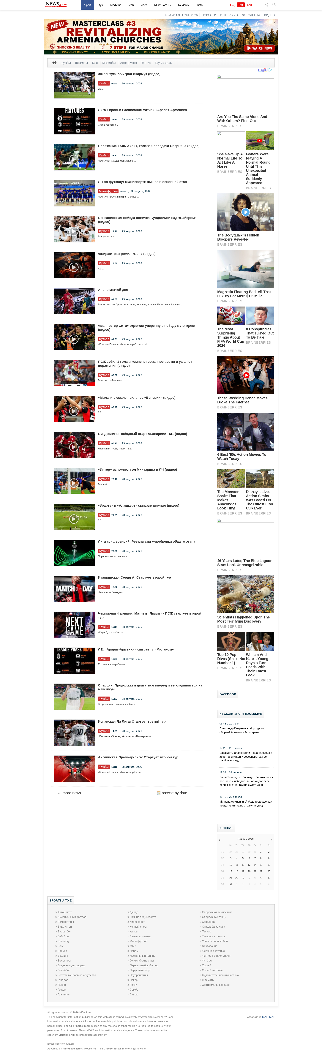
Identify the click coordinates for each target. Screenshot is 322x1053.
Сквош (134, 994)
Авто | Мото (128, 62)
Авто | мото (65, 912)
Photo (199, 5)
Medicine (115, 5)
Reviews (183, 5)
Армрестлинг (66, 921)
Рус (241, 4)
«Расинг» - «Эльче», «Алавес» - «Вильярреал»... (126, 736)
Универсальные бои (215, 941)
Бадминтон (65, 926)
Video (144, 5)
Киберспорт (137, 921)
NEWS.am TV (162, 5)
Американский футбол (72, 916)
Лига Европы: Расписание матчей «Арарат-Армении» (142, 110)
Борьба (62, 950)
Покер (134, 979)
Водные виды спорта (71, 965)
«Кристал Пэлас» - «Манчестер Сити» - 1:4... (123, 344)
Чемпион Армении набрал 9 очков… (118, 196)
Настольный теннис (142, 955)
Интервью (229, 15)
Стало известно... (108, 124)
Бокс (95, 62)
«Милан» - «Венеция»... (111, 592)
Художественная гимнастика (220, 975)
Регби (133, 984)
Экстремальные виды (216, 984)
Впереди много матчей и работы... (117, 704)
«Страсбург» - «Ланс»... (111, 632)
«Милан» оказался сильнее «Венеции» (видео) (137, 398)
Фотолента (251, 15)
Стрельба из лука (213, 926)
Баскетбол (109, 62)
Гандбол (63, 979)
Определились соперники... (113, 556)
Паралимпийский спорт (145, 965)
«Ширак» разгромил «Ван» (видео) (127, 254)
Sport (87, 5)
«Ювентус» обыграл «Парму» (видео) (129, 74)
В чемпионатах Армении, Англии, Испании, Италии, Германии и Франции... (140, 304)
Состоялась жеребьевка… (113, 664)
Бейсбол (63, 936)
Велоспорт (64, 960)
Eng (249, 4)
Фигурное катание (213, 950)
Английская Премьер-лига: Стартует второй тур (138, 757)
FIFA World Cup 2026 (181, 15)
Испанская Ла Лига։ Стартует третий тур (132, 721)
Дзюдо (134, 912)
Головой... (103, 484)
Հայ (232, 4)
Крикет (134, 931)
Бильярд (63, 941)
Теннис (146, 62)
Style (100, 5)
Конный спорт (138, 926)
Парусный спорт (140, 970)
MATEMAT (268, 1016)
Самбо (134, 989)
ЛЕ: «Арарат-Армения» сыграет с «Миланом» (136, 649)
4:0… (101, 268)
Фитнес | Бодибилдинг (216, 955)
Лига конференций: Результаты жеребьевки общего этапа (146, 541)
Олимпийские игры (142, 960)
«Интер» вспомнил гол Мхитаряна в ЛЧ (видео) (137, 469)
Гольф (62, 984)
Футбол (66, 62)
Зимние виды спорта (143, 916)
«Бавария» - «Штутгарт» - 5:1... (115, 448)
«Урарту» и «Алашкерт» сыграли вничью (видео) (138, 505)
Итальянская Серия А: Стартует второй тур (134, 577)
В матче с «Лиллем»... (111, 380)
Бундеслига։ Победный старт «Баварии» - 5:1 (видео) (142, 434)
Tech (131, 5)
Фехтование (209, 946)
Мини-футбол (138, 941)
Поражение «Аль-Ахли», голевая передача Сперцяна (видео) (149, 146)
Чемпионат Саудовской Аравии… (117, 160)
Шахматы (81, 62)
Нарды (134, 950)
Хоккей (206, 965)
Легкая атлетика (140, 936)
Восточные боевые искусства (77, 975)
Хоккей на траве (212, 970)
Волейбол (64, 970)
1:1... (101, 520)
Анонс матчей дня (113, 290)
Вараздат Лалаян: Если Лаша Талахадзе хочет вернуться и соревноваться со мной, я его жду (246, 756)
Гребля (62, 989)
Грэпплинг (64, 994)
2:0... (101, 88)
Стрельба (208, 921)
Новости (209, 15)
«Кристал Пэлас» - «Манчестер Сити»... (120, 772)
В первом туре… (107, 236)
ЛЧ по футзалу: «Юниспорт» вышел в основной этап (142, 182)
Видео (269, 15)
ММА (133, 946)
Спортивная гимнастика (217, 912)
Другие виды (163, 62)
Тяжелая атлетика (213, 936)
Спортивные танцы (214, 916)
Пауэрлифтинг (139, 975)
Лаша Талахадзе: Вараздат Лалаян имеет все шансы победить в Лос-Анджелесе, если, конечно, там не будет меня (246, 781)
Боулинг (63, 955)
